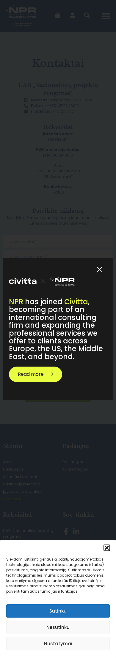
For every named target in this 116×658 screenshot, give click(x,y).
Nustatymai (58, 643)
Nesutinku (58, 627)
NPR (16, 302)
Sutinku (58, 611)
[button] (107, 548)
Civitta (76, 302)
